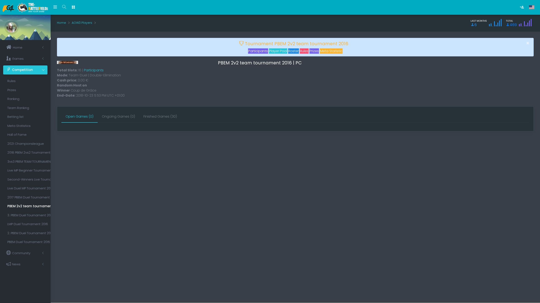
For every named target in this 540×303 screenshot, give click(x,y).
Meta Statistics (19, 126)
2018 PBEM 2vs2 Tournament (27, 152)
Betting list (15, 116)
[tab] (79, 117)
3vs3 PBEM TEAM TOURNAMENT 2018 (27, 161)
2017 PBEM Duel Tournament (27, 197)
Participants (258, 51)
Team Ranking (18, 108)
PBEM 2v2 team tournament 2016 (27, 206)
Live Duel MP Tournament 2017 (27, 188)
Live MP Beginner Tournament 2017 (27, 170)
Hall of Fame (17, 134)
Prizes (11, 90)
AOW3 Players (82, 23)
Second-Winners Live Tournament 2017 (27, 179)
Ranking (13, 99)
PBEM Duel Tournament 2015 (27, 242)
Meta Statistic (331, 51)
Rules (11, 81)
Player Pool (278, 51)
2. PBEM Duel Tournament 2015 (27, 233)
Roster (293, 51)
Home (61, 23)
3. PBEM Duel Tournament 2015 (27, 215)
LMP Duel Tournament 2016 (27, 224)
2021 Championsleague (25, 143)
